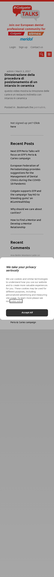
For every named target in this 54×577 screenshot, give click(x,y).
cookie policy (16, 301)
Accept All (27, 313)
